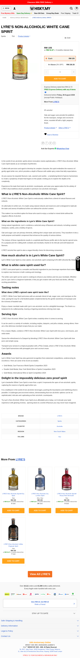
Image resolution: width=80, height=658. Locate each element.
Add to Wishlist (52, 135)
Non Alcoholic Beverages (19, 17)
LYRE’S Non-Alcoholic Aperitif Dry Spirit (13, 494)
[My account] (14, 8)
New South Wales (59, 431)
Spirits (60, 421)
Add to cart (60, 79)
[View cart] (76, 8)
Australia (59, 426)
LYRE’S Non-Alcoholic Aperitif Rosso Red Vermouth (66, 494)
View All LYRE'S (40, 574)
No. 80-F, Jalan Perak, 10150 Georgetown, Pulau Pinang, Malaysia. (40, 649)
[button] (6, 8)
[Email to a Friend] (54, 143)
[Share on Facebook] (46, 143)
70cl (59, 437)
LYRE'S (56, 102)
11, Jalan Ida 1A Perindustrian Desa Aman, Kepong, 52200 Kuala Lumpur (40, 651)
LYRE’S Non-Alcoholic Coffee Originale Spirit (13, 545)
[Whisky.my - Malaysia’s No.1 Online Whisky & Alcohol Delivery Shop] (40, 8)
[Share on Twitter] (50, 143)
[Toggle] (74, 613)
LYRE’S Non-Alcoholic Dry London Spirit (40, 494)
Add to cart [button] (13, 510)
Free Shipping (65, 13)
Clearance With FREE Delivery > (40, 2)
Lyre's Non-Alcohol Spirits (41, 17)
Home (4, 17)
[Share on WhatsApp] (43, 143)
